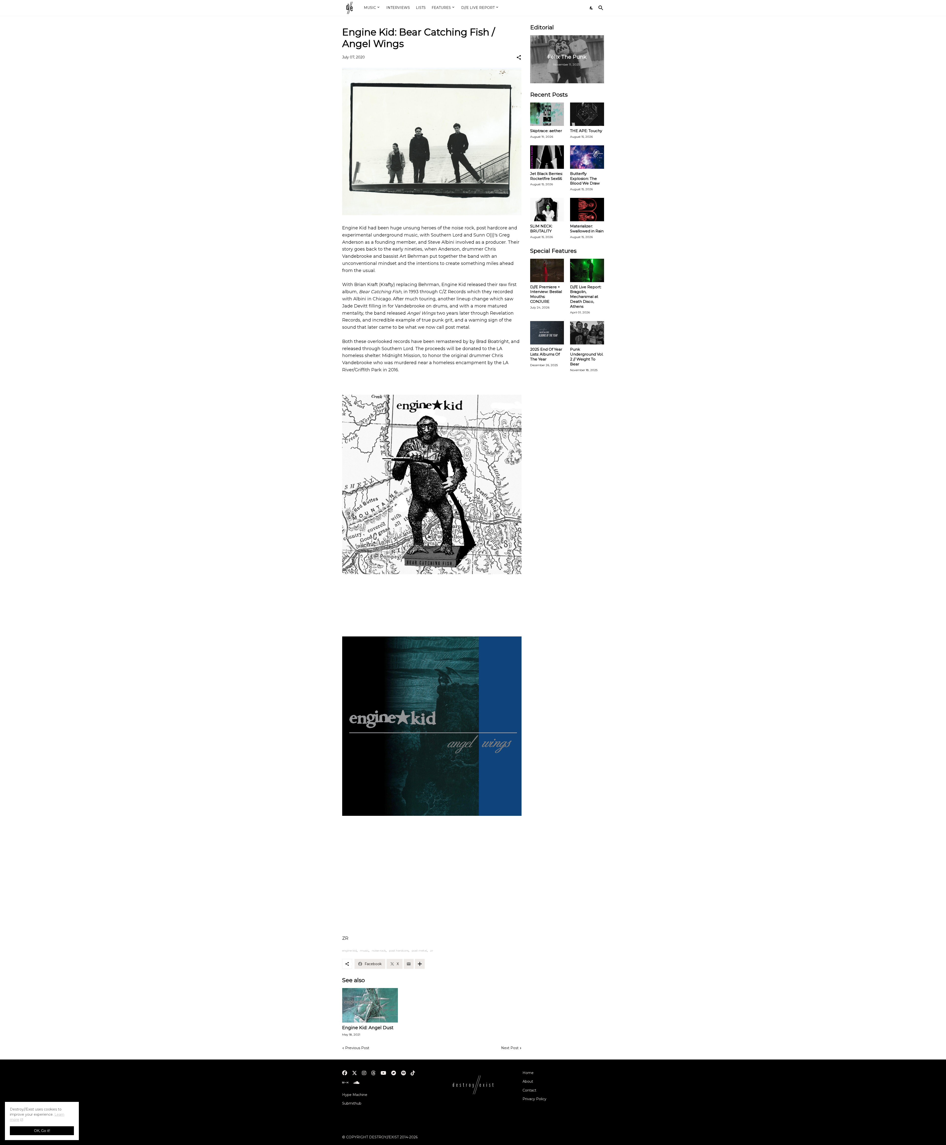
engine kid (349, 950)
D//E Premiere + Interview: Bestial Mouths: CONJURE (546, 294)
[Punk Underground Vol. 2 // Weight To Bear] (587, 332)
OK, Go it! (42, 1130)
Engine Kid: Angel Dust (367, 1027)
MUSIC (370, 7)
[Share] (519, 57)
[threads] (373, 1073)
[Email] (409, 964)
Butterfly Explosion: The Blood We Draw (585, 178)
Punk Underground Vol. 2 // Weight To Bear (586, 356)
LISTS (421, 7)
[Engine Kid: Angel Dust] (370, 1005)
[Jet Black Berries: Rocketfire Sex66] (547, 157)
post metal (419, 950)
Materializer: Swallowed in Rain (587, 228)
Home (528, 1073)
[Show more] (420, 964)
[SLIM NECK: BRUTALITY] (547, 209)
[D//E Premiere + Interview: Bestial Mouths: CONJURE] (547, 270)
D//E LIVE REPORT (478, 7)
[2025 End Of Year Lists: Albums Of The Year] (547, 332)
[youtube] (383, 1073)
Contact (529, 1090)
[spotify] (403, 1073)
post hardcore (398, 950)
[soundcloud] (356, 1082)
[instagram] (364, 1073)
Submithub (351, 1103)
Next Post (510, 1048)
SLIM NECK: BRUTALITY (541, 228)
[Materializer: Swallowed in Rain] (587, 209)
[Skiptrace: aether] (547, 114)
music (364, 950)
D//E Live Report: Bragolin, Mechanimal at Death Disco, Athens (585, 297)
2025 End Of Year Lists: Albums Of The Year (546, 354)
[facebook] (344, 1073)
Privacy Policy (534, 1099)
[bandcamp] (393, 1073)
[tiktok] (413, 1073)
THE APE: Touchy (586, 130)
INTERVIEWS (398, 7)
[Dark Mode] (591, 8)
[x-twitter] (354, 1073)
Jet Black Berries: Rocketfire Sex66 (546, 176)
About (528, 1081)
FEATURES (441, 7)
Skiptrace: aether (546, 130)
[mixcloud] (345, 1082)
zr (431, 950)
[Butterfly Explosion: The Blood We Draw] (587, 157)
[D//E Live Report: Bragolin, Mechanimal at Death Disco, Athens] (587, 270)
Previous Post (357, 1048)
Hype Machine (354, 1095)
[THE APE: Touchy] (587, 114)
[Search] (600, 8)
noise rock (379, 950)
